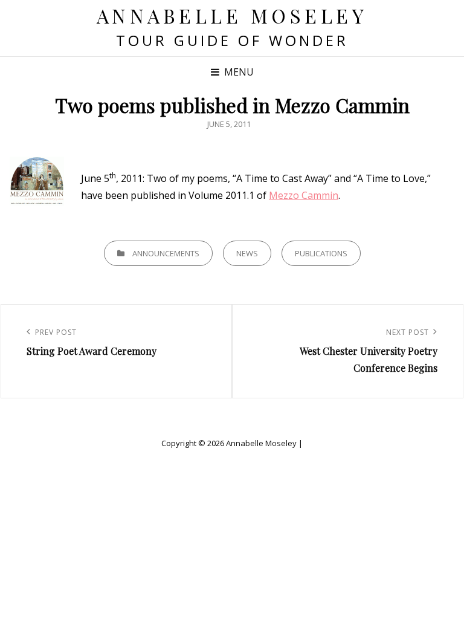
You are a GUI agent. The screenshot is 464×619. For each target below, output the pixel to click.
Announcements (165, 253)
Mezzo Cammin (303, 195)
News (247, 253)
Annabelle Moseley (232, 15)
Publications (321, 253)
